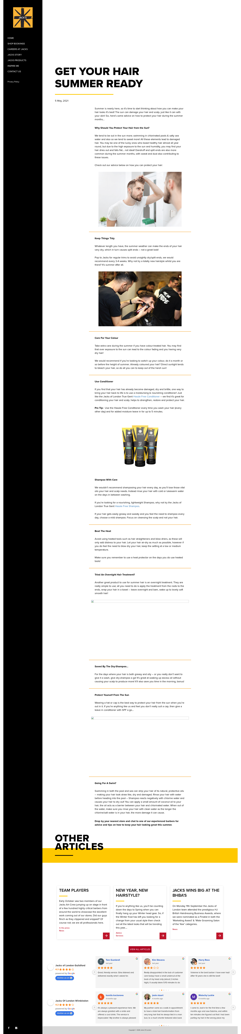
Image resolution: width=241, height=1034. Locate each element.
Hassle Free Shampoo (127, 506)
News (61, 931)
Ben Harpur (112, 960)
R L (153, 995)
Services (119, 936)
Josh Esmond (112, 995)
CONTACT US (14, 71)
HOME (11, 38)
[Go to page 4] (168, 1025)
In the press (64, 928)
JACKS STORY (15, 54)
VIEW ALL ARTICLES (140, 949)
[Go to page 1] (161, 990)
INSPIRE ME (13, 66)
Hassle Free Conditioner (146, 396)
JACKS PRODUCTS (17, 60)
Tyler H (202, 960)
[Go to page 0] (159, 1025)
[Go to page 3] (166, 990)
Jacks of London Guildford (70, 965)
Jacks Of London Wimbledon (71, 1000)
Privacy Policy (13, 82)
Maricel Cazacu (206, 995)
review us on (63, 977)
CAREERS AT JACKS (18, 49)
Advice (119, 933)
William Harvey (160, 960)
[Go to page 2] (163, 990)
